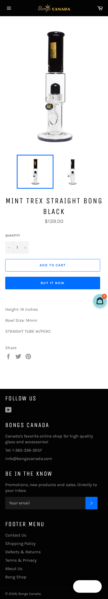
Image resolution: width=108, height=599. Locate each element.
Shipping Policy (20, 543)
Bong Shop (15, 576)
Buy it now (53, 283)
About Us (13, 568)
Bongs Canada (29, 594)
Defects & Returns (23, 551)
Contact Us (15, 535)
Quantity (12, 235)
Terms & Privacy (21, 560)
